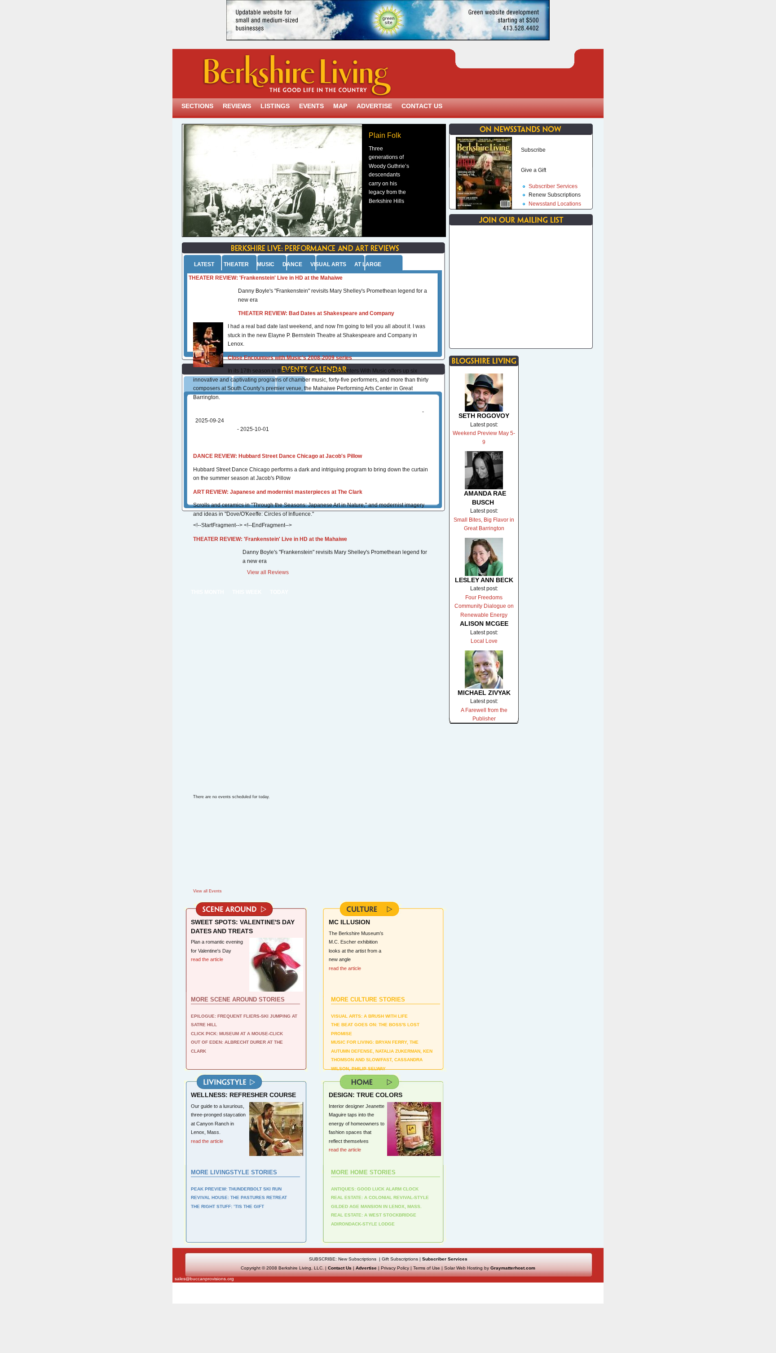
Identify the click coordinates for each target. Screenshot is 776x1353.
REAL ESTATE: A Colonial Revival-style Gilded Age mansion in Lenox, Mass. (380, 1202)
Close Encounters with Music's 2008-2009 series (290, 358)
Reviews (237, 106)
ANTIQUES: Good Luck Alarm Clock (375, 1188)
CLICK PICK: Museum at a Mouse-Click (237, 1033)
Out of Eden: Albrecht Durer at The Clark (237, 1047)
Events (311, 106)
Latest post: (484, 425)
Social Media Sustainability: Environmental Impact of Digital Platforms (308, 412)
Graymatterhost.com (512, 1267)
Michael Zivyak (484, 692)
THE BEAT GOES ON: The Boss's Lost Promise (375, 1029)
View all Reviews (268, 572)
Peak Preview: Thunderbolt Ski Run (236, 1188)
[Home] (290, 92)
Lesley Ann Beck (484, 580)
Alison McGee (484, 623)
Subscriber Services (553, 186)
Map (340, 106)
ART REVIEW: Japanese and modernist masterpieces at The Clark (277, 492)
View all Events (207, 891)
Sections (197, 106)
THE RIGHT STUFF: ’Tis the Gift (227, 1206)
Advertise (374, 106)
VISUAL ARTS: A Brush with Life (369, 1016)
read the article (345, 968)
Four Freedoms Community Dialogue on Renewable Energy (484, 606)
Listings (275, 106)
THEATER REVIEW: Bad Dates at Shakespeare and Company (316, 313)
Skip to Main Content (207, 42)
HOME (374, 1084)
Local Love (484, 641)
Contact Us (421, 106)
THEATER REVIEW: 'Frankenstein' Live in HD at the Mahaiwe (266, 278)
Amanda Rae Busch (485, 498)
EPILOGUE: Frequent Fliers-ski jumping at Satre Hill (244, 1021)
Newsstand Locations (555, 204)
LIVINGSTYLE (236, 1084)
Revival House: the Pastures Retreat (239, 1197)
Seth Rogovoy (484, 415)
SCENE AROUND (236, 911)
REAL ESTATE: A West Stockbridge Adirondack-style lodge (373, 1219)
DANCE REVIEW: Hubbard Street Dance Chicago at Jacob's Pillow (277, 456)
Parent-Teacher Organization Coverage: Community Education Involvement (309, 425)
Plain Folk (385, 135)
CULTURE (374, 911)
